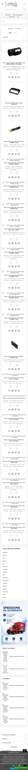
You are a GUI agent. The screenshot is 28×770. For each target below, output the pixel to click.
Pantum (5, 583)
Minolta (5, 572)
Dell (4, 558)
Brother (5, 552)
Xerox (4, 597)
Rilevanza (14, 37)
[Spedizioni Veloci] (14, 623)
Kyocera (5, 566)
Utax (4, 594)
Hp (3, 563)
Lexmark (5, 569)
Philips (5, 586)
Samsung (5, 591)
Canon (4, 555)
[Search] (24, 10)
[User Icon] (25, 4)
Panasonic (6, 580)
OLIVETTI (5, 577)
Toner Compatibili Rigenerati (11, 548)
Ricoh (4, 589)
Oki (4, 575)
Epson (4, 561)
